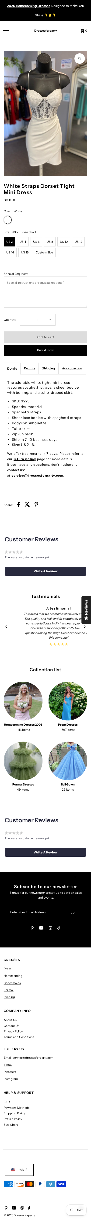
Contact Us (11, 1026)
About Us (10, 1020)
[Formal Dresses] (23, 760)
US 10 (64, 241)
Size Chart (11, 1124)
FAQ (7, 1102)
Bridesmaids (12, 983)
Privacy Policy (13, 1031)
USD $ (23, 1170)
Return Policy (13, 1119)
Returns (29, 368)
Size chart (29, 232)
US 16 (25, 252)
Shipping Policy (14, 1113)
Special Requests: (16, 274)
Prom (7, 969)
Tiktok (8, 1065)
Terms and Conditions (19, 1037)
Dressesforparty (45, 30)
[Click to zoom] (79, 58)
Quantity (10, 319)
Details (12, 368)
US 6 (36, 241)
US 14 (10, 252)
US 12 (78, 241)
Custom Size (44, 252)
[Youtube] (41, 928)
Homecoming (13, 975)
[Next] (84, 626)
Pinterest (10, 1072)
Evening (9, 997)
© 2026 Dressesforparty (19, 1215)
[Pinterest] (32, 928)
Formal (9, 990)
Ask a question (72, 368)
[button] (46, 571)
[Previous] (6, 626)
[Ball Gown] (68, 760)
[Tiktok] (58, 928)
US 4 (23, 241)
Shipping (48, 368)
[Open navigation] (14, 30)
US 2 (9, 241)
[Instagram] (50, 928)
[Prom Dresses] (68, 701)
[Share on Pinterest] (36, 505)
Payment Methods (16, 1107)
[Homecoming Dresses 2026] (23, 701)
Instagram (11, 1079)
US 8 (50, 241)
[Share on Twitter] (27, 505)
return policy (25, 459)
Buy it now (45, 350)
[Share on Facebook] (18, 505)
